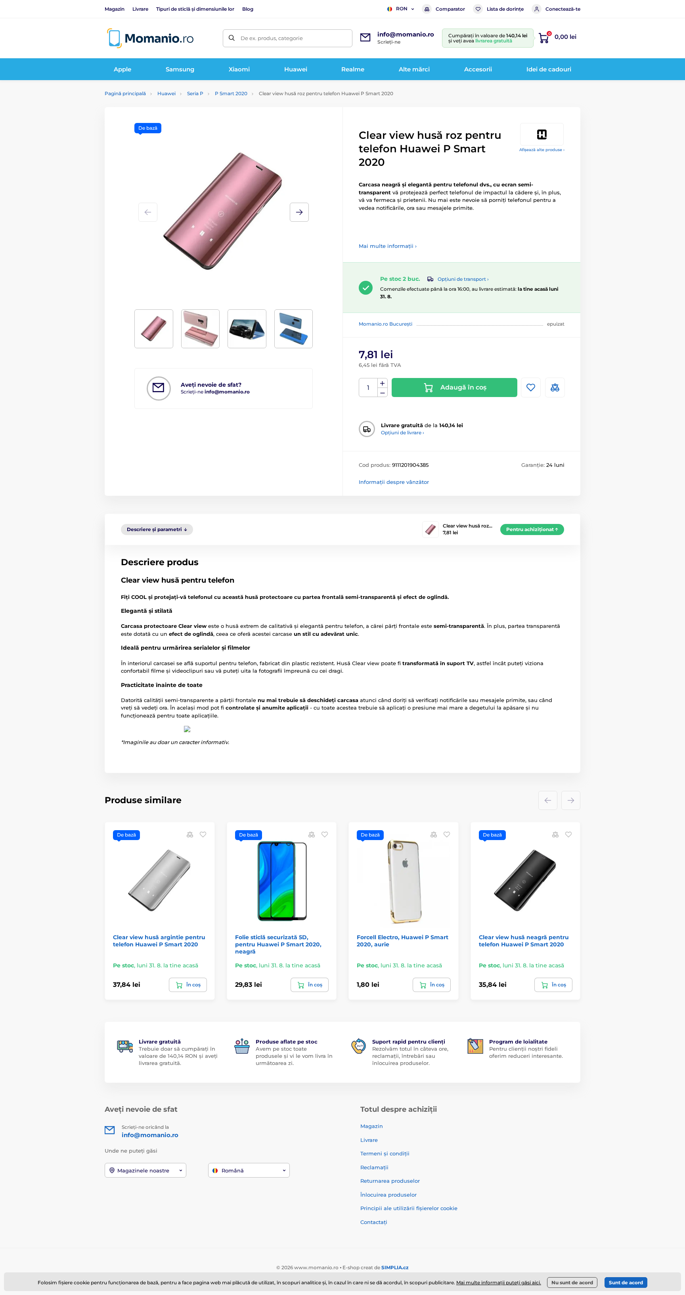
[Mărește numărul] (382, 383)
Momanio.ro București (385, 324)
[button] (299, 212)
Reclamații (374, 1167)
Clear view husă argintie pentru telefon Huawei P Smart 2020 (159, 941)
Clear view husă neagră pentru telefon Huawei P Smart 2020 (524, 941)
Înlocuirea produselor (388, 1194)
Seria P (195, 93)
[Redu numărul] (382, 392)
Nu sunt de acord (572, 1282)
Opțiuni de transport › (463, 279)
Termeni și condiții (384, 1153)
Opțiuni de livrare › (402, 433)
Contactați (373, 1222)
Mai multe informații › (388, 246)
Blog (247, 9)
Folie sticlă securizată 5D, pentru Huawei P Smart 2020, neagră (278, 944)
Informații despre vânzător (394, 482)
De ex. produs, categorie (272, 38)
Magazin (114, 9)
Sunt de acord (626, 1282)
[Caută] (232, 38)
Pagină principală (125, 93)
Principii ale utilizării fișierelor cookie (408, 1208)
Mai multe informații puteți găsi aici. (498, 1282)
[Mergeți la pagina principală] (150, 38)
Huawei (166, 93)
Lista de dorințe (505, 9)
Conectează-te (562, 9)
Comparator (450, 9)
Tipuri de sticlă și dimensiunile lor (195, 9)
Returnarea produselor (390, 1181)
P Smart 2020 (231, 93)
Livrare (140, 9)
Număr (368, 387)
